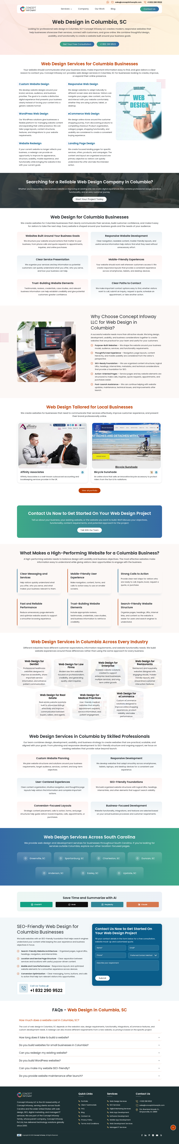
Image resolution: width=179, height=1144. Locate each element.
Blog (113, 8)
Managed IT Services (118, 1127)
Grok (73, 904)
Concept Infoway (39, 1135)
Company (83, 8)
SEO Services (115, 1105)
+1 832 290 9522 (108, 2)
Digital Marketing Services (120, 1108)
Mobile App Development (120, 1120)
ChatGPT (38, 904)
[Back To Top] (173, 1127)
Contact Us (149, 9)
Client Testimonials (88, 1105)
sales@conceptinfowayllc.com (128, 2)
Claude (144, 904)
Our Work (100, 8)
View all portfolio (89, 490)
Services (65, 8)
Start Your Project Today (89, 199)
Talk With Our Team (89, 530)
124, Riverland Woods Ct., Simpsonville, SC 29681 (149, 1110)
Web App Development (119, 1112)
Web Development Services (121, 1123)
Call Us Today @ (46, 988)
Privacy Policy (86, 1120)
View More (52, 452)
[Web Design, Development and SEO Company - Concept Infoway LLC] (24, 1094)
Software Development (119, 1116)
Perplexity (108, 904)
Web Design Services (118, 1101)
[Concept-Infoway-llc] (28, 9)
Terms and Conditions (90, 1123)
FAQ (82, 1108)
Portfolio (84, 1101)
